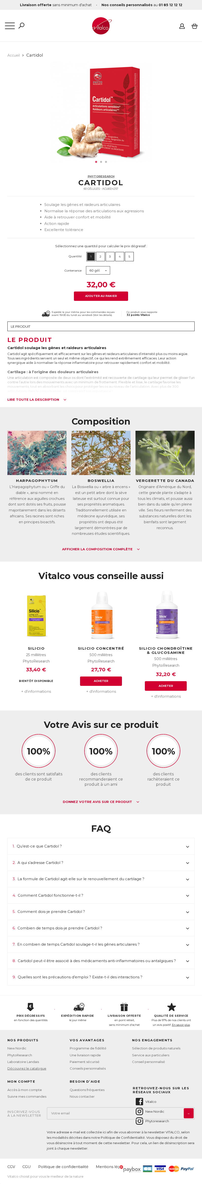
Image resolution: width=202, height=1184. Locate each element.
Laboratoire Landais (23, 1062)
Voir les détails (102, 315)
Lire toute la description (33, 399)
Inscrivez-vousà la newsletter (24, 1114)
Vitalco (150, 1102)
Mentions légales (112, 1166)
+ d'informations (36, 691)
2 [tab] (101, 161)
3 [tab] (105, 161)
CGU (26, 1166)
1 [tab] (96, 161)
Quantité (75, 256)
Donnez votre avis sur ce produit (98, 802)
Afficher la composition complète (98, 549)
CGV (11, 1166)
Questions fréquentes (87, 1090)
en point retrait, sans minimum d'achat (124, 1020)
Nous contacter (82, 1096)
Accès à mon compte (24, 1090)
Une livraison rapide (85, 1055)
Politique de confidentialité (63, 1166)
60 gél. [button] (94, 270)
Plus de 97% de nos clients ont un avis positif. (171, 1020)
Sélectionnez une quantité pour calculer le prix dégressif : (101, 246)
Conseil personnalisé (148, 1062)
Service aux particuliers (150, 1055)
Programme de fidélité (88, 1048)
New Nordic (16, 1048)
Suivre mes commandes (26, 1096)
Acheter (101, 681)
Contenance (73, 270)
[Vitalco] (101, 32)
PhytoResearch (101, 176)
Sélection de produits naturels (156, 1048)
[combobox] (98, 270)
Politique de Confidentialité (123, 1137)
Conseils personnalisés (88, 1068)
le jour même (77, 1018)
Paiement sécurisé (85, 1062)
